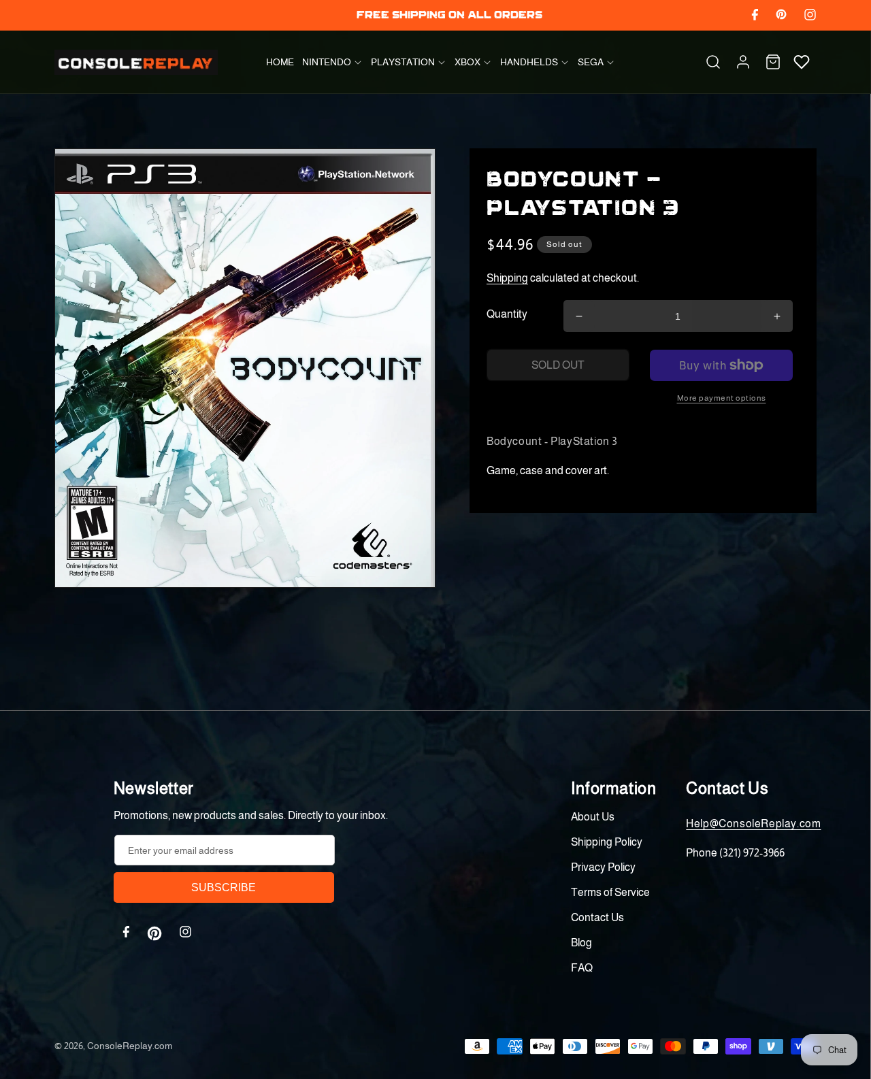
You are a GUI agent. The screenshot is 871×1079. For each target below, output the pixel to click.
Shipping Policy (606, 842)
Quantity (507, 314)
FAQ (582, 968)
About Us (592, 817)
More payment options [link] (721, 398)
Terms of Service (610, 892)
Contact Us (597, 917)
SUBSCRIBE (223, 887)
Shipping (507, 278)
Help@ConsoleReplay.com (753, 823)
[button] (332, 62)
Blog (581, 942)
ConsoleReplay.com (129, 1045)
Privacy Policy (603, 867)
